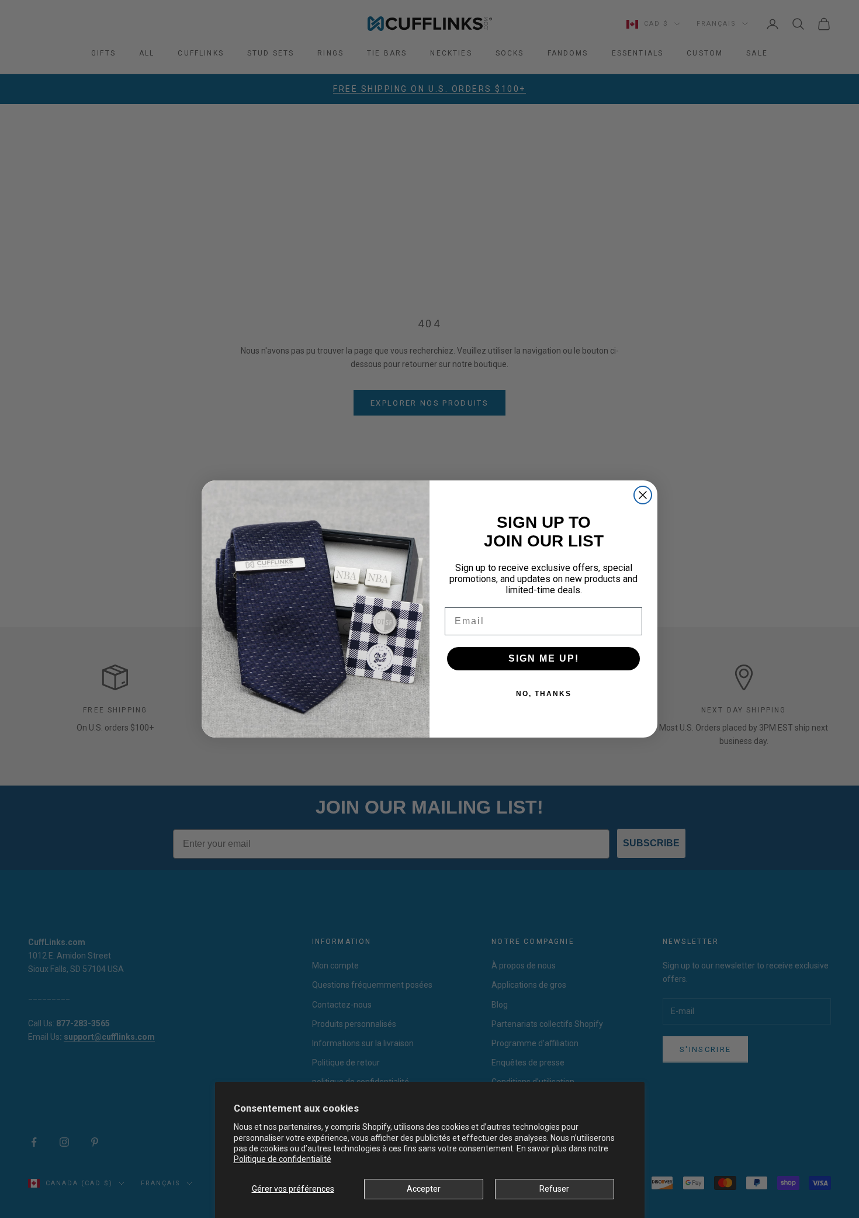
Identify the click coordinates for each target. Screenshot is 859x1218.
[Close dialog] (643, 495)
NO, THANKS (543, 694)
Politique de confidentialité (282, 1159)
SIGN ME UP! (543, 658)
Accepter (424, 1188)
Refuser (554, 1188)
